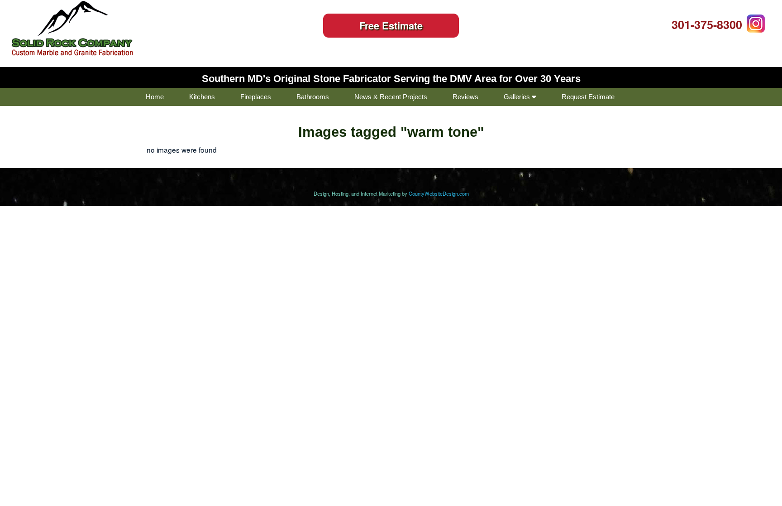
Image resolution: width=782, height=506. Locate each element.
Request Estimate (588, 97)
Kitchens (202, 97)
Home (155, 97)
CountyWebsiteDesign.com (439, 193)
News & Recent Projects (390, 97)
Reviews (465, 97)
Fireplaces (255, 97)
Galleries (518, 97)
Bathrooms (312, 97)
